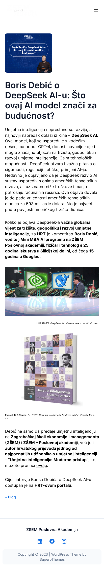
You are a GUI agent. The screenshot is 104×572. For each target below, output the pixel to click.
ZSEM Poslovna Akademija (52, 529)
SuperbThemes (52, 559)
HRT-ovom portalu (53, 485)
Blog (12, 497)
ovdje (41, 465)
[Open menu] (96, 10)
